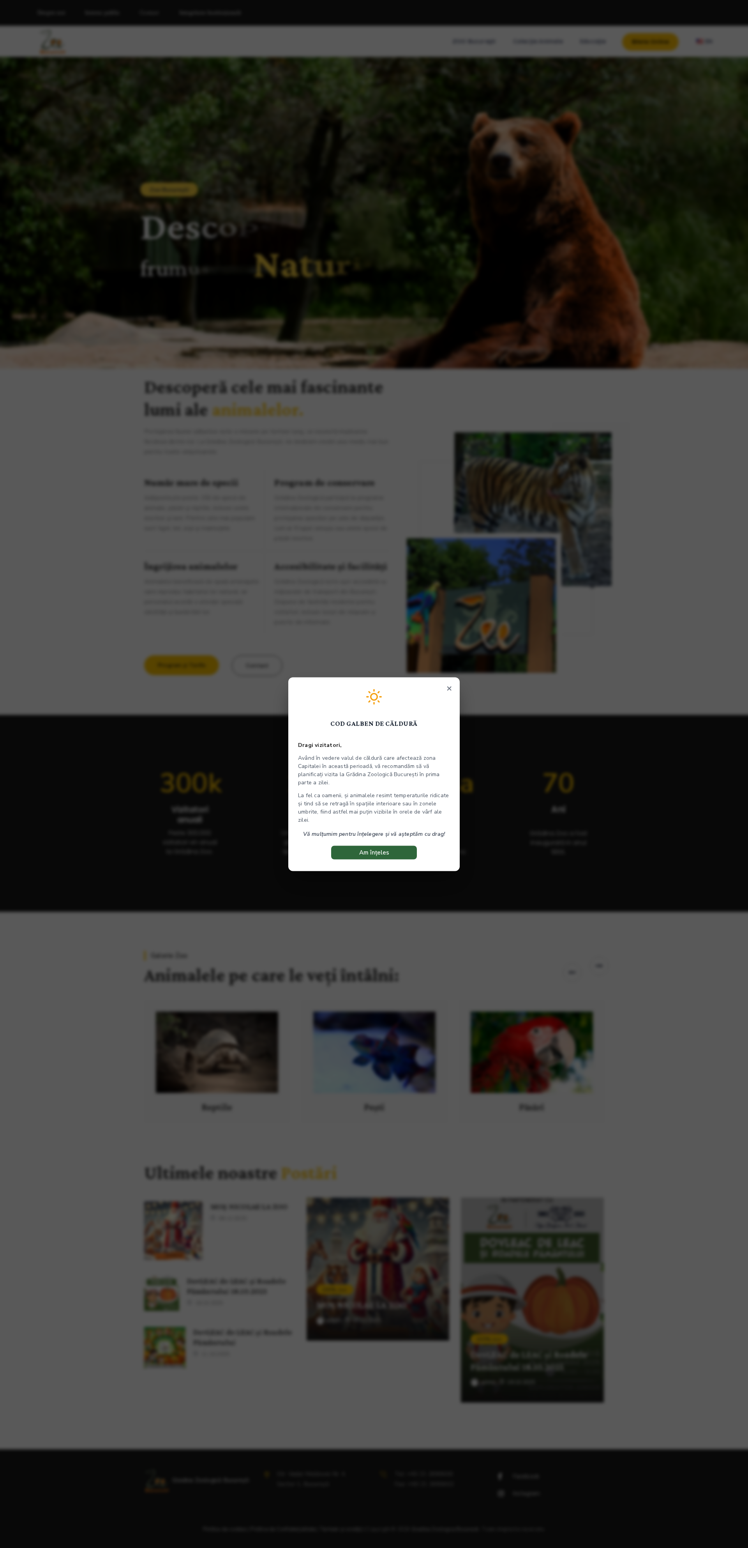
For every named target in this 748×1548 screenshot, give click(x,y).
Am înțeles (374, 852)
